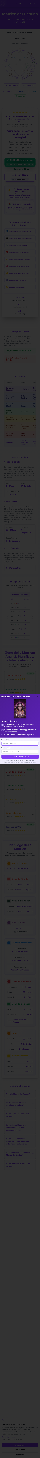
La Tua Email (6, 748)
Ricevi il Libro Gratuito (20, 757)
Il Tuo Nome (5, 740)
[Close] (37, 696)
